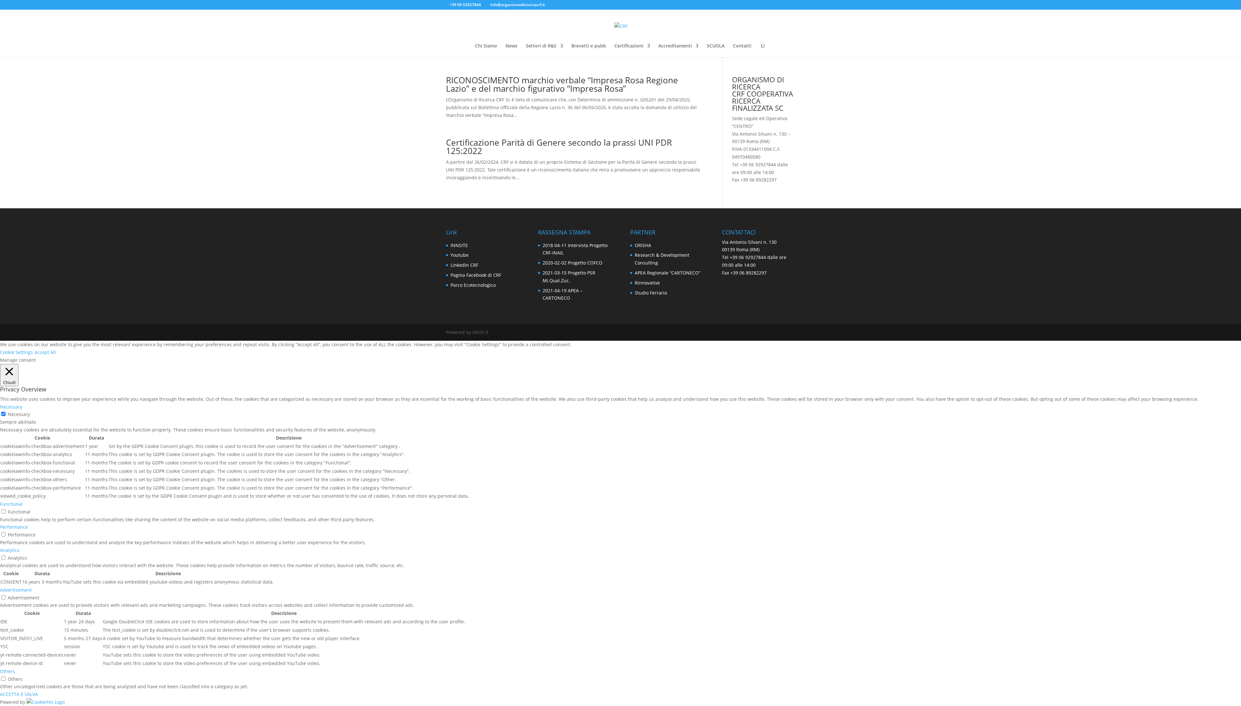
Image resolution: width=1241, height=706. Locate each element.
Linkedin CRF (464, 265)
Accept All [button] (45, 352)
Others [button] (7, 671)
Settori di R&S (541, 46)
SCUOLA (716, 46)
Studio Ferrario (651, 293)
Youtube (460, 255)
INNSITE (459, 245)
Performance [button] (14, 527)
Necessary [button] (11, 407)
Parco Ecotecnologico (473, 285)
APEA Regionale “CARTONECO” (667, 273)
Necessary (19, 414)
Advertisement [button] (16, 590)
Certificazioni (628, 46)
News (511, 46)
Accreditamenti (675, 46)
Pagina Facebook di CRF (476, 275)
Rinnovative (647, 283)
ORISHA (643, 245)
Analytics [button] (9, 550)
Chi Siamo (486, 46)
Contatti (742, 46)
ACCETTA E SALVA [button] (19, 694)
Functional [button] (11, 504)
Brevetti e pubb (588, 46)
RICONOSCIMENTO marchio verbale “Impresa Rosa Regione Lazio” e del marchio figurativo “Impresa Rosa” (562, 84)
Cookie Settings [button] (16, 352)
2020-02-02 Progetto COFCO (572, 263)
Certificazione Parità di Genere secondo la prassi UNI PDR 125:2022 (559, 147)
